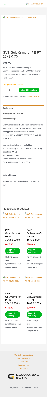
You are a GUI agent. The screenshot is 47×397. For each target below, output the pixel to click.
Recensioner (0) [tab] (10, 119)
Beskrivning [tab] (8, 108)
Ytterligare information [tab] (13, 113)
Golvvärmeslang (33, 96)
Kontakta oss (23, 365)
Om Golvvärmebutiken (23, 355)
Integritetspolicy (23, 358)
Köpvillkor (23, 362)
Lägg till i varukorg (29, 90)
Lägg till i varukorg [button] (10, 251)
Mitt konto (23, 369)
